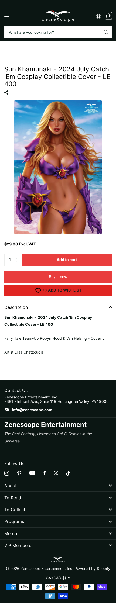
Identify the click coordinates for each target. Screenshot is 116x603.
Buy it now (58, 276)
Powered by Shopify (92, 568)
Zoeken (106, 32)
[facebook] (44, 473)
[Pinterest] (19, 473)
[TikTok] (68, 473)
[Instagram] (6, 473)
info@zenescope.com (32, 409)
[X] (56, 473)
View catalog (7, 16)
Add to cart (67, 259)
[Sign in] (98, 16)
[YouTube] (32, 473)
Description (16, 307)
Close (58, 485)
